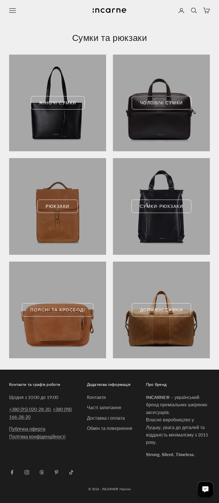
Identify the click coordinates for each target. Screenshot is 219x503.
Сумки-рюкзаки (161, 206)
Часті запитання (104, 407)
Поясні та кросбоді (57, 309)
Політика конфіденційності (37, 436)
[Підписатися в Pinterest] (56, 472)
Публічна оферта (27, 428)
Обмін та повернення (109, 428)
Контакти (96, 397)
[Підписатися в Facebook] (12, 472)
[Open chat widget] (205, 489)
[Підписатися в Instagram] (27, 472)
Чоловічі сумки (161, 102)
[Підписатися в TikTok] (71, 472)
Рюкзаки (58, 206)
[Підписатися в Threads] (41, 472)
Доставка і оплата (106, 418)
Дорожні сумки (161, 309)
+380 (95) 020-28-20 (29, 409)
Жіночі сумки (57, 102)
